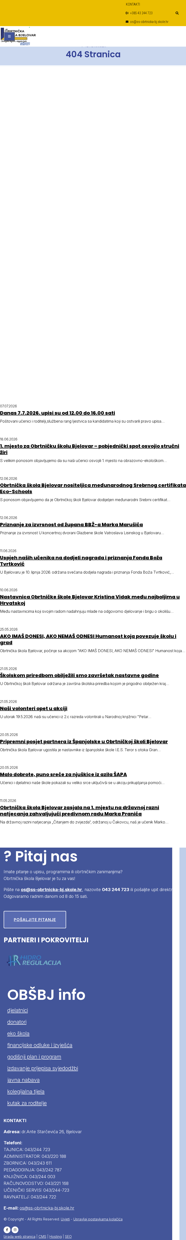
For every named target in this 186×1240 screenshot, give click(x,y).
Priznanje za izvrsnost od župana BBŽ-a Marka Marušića (71, 524)
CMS (42, 1236)
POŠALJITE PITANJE (35, 919)
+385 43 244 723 (141, 13)
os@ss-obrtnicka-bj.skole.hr (148, 22)
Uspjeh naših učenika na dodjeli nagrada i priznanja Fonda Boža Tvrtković (81, 560)
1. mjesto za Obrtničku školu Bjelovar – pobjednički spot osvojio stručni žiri (89, 449)
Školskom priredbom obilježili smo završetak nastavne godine (79, 675)
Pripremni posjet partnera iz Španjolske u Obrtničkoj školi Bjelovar (84, 741)
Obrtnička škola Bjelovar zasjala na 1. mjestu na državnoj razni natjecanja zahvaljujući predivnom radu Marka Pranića (79, 810)
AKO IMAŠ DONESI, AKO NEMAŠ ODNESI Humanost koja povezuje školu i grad (88, 639)
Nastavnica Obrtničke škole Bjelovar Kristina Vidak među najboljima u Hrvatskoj (90, 599)
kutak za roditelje (27, 1103)
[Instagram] (15, 1229)
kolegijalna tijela (26, 1091)
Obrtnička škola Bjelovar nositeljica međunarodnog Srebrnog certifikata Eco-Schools (93, 488)
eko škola (18, 1033)
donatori (16, 1022)
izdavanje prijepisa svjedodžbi (42, 1068)
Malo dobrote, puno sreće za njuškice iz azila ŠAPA (63, 774)
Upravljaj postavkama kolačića (98, 1219)
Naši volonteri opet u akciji (33, 708)
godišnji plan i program (34, 1056)
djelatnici (17, 1010)
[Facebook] (7, 1229)
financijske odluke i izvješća (39, 1045)
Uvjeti (65, 1219)
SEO (68, 1236)
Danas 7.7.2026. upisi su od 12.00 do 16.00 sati (57, 413)
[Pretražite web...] (177, 13)
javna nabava (23, 1080)
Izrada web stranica (19, 1236)
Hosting (55, 1236)
